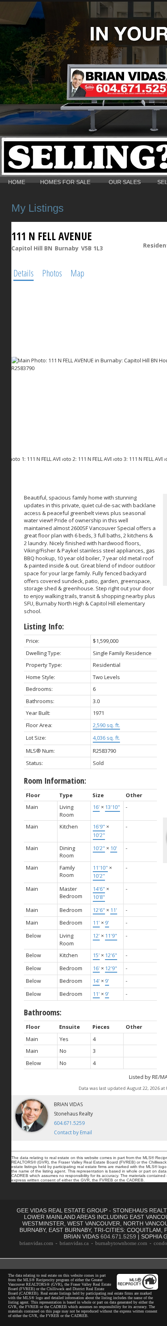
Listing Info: (44, 626)
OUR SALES (125, 182)
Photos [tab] (52, 273)
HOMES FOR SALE (65, 182)
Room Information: (55, 780)
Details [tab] (23, 273)
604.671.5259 (69, 1123)
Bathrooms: (43, 1012)
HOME (16, 182)
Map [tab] (77, 273)
